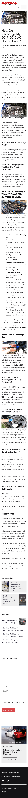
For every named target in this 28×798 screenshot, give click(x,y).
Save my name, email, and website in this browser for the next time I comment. (14, 702)
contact (17, 788)
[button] (18, 7)
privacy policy (6, 788)
